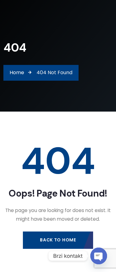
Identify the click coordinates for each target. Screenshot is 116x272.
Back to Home (58, 240)
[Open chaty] (98, 256)
